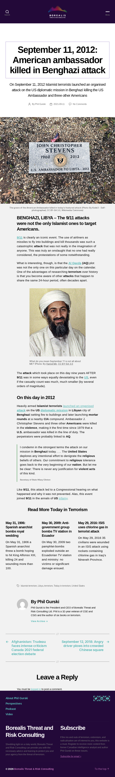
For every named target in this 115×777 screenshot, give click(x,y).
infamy (63, 498)
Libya (40, 586)
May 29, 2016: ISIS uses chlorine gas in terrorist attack (93, 527)
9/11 (20, 237)
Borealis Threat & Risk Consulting (34, 769)
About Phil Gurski (17, 698)
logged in (36, 689)
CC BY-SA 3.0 (65, 363)
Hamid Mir (51, 363)
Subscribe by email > (70, 756)
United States (78, 586)
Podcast (11, 708)
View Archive (39, 621)
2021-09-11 (59, 104)
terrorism (48, 586)
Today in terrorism (62, 586)
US (86, 377)
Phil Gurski (40, 104)
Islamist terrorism (29, 586)
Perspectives (57, 36)
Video (9, 714)
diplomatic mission (54, 410)
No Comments (80, 104)
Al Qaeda (74, 263)
